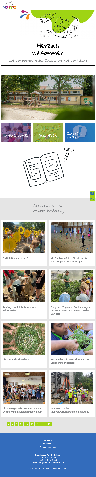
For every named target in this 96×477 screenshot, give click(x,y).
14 (32, 424)
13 (27, 424)
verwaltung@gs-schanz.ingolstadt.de (48, 462)
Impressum (48, 440)
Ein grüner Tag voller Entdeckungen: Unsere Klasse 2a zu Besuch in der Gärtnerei (70, 310)
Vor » (49, 424)
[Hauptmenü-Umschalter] (90, 5)
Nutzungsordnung (48, 447)
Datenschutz (48, 444)
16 (43, 424)
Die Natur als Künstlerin (16, 359)
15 (37, 424)
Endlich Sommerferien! (15, 258)
